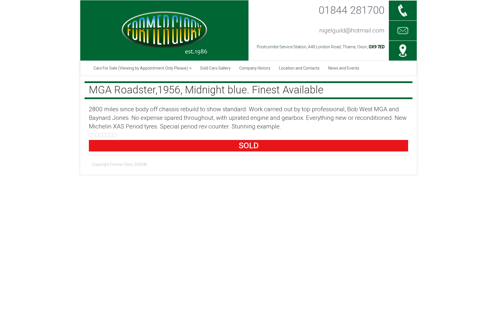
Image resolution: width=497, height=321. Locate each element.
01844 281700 (352, 10)
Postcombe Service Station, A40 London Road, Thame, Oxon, (321, 47)
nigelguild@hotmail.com (352, 30)
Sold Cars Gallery (215, 68)
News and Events (343, 68)
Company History (254, 68)
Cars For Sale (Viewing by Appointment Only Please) (141, 68)
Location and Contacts (299, 68)
